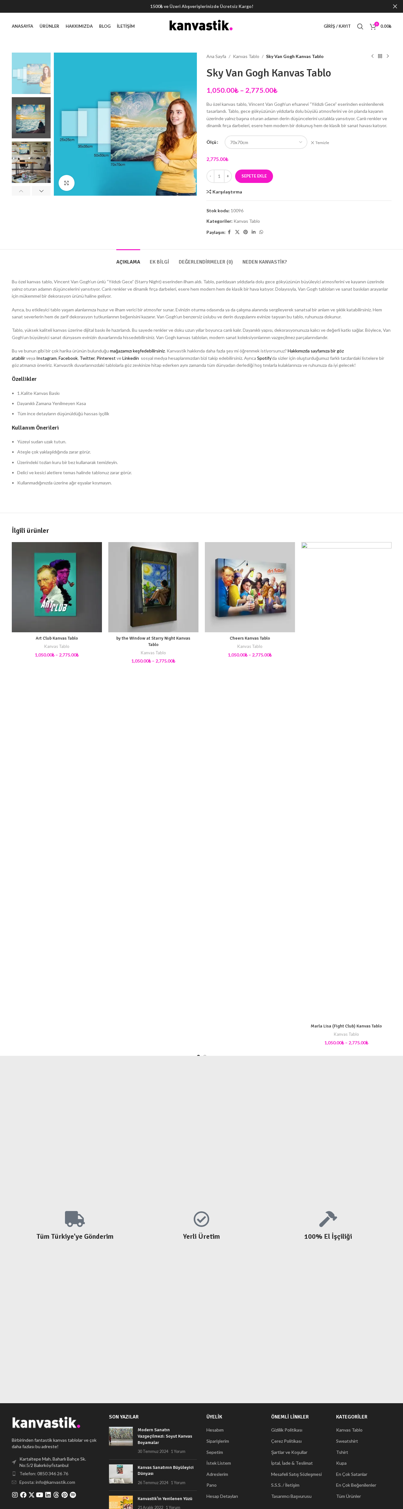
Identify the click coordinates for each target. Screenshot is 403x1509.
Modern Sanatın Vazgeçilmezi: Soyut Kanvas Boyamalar (165, 1436)
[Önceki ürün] (372, 56)
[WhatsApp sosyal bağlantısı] (261, 232)
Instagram (46, 358)
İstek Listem (218, 1463)
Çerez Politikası (286, 1441)
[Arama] (360, 26)
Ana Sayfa (216, 56)
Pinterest (106, 358)
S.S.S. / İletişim (285, 1485)
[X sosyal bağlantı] (237, 232)
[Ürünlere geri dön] (380, 56)
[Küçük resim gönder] (121, 1440)
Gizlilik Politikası (286, 1430)
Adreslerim (217, 1474)
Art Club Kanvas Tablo (57, 638)
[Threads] (56, 1495)
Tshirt (342, 1452)
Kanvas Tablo (246, 56)
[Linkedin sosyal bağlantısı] (253, 232)
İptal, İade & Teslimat (292, 1463)
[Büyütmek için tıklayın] (67, 183)
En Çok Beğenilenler (356, 1485)
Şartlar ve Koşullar (289, 1452)
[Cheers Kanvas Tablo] (250, 587)
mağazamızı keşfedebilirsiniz (137, 350)
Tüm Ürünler (348, 1496)
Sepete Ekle (254, 175)
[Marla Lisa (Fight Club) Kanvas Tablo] (346, 781)
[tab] (128, 259)
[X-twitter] (31, 1495)
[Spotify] (73, 1495)
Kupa (341, 1463)
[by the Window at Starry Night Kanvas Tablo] (153, 587)
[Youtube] (40, 1495)
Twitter (87, 358)
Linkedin (130, 358)
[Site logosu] (201, 25)
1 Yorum (178, 1451)
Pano (211, 1485)
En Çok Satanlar (351, 1474)
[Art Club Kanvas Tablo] (57, 587)
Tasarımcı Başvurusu (291, 1496)
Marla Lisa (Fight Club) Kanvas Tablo (346, 1026)
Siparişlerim (217, 1441)
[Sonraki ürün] (388, 56)
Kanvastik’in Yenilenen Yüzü (165, 1498)
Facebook (68, 358)
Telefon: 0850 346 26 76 (43, 1473)
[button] (21, 191)
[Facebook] (23, 1495)
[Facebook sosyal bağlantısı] (229, 232)
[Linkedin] (48, 1495)
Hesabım (215, 1430)
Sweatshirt (347, 1441)
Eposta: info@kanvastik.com (47, 1482)
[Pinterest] (64, 1495)
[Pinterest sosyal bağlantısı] (245, 232)
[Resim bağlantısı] (47, 1423)
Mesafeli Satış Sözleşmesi (296, 1474)
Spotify (264, 358)
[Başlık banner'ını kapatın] (395, 6)
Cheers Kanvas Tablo (250, 638)
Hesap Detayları (222, 1496)
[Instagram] (15, 1495)
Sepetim (214, 1452)
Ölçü (211, 142)
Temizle (322, 142)
